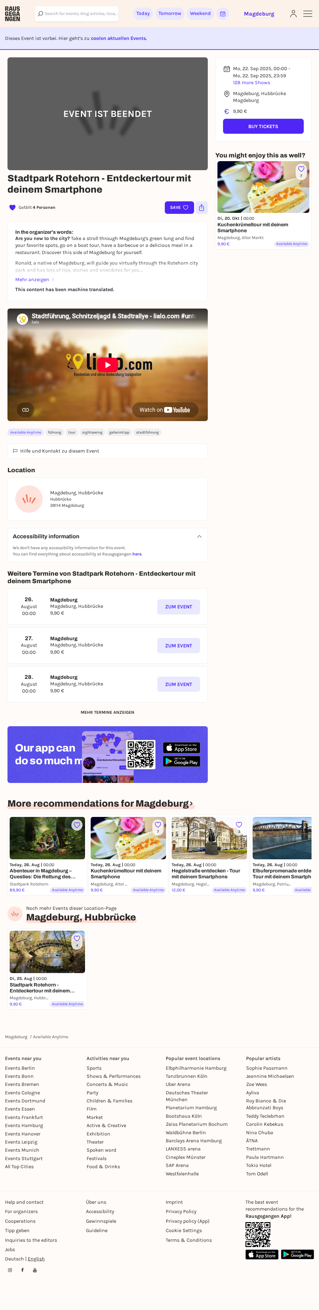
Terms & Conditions (189, 1240)
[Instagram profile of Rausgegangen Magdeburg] (10, 1270)
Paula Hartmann (265, 1157)
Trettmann (258, 1149)
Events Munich (22, 1150)
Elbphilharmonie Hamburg (196, 1068)
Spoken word (101, 1150)
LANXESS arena (183, 1149)
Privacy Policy (181, 1211)
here (136, 554)
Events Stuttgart (24, 1158)
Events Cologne (22, 1093)
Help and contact (24, 1202)
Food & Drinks (103, 1166)
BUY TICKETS (263, 126)
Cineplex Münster (186, 1157)
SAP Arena (177, 1165)
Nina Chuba (259, 1132)
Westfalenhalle (182, 1174)
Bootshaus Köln (184, 1116)
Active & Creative (106, 1125)
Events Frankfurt (24, 1117)
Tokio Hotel (258, 1165)
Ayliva (252, 1093)
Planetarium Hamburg (191, 1108)
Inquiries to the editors (31, 1240)
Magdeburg (16, 1036)
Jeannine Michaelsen (270, 1076)
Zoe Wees (256, 1084)
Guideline (96, 1230)
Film (92, 1109)
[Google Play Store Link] (297, 1254)
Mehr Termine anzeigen (107, 712)
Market (95, 1117)
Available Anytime (25, 432)
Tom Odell (257, 1174)
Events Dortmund (25, 1101)
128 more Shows (251, 82)
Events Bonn (19, 1076)
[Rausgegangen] (12, 13)
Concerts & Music (107, 1084)
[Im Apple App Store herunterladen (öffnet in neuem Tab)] (181, 747)
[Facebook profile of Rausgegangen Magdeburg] (22, 1270)
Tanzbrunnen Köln (186, 1076)
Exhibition (98, 1134)
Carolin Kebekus (264, 1124)
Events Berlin (20, 1068)
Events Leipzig (21, 1142)
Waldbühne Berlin (186, 1132)
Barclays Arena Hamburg (194, 1141)
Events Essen (20, 1109)
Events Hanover (22, 1134)
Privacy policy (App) (188, 1221)
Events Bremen (22, 1084)
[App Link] (257, 1234)
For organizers (21, 1211)
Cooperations (20, 1221)
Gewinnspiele (101, 1221)
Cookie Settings (184, 1230)
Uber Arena (178, 1084)
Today (143, 13)
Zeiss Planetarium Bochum (197, 1124)
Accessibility (100, 1211)
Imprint (174, 1202)
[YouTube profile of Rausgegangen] (35, 1270)
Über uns (96, 1202)
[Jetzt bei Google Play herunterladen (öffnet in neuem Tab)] (181, 761)
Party (92, 1093)
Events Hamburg (24, 1125)
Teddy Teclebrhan (265, 1116)
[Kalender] (223, 13)
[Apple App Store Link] (262, 1254)
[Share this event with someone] (201, 207)
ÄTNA (252, 1141)
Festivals (97, 1158)
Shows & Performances (113, 1076)
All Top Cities (19, 1166)
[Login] (293, 13)
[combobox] (76, 13)
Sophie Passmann (267, 1068)
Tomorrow (170, 13)
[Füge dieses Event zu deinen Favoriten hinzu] (77, 825)
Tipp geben (17, 1230)
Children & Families (109, 1101)
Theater (95, 1142)
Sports (94, 1068)
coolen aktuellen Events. (119, 38)
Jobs (10, 1249)
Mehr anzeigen (32, 279)
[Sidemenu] (308, 13)
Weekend (200, 13)
